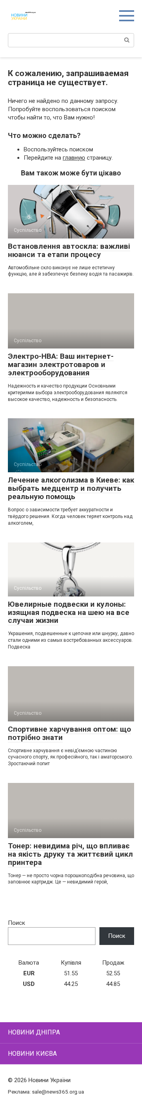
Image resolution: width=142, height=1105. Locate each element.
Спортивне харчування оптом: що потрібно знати (69, 733)
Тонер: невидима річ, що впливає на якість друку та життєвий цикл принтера (70, 854)
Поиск (16, 922)
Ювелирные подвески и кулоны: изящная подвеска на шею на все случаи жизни (68, 612)
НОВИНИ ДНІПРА (34, 1032)
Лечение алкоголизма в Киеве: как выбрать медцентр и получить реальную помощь (71, 488)
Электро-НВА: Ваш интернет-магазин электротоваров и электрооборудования (61, 364)
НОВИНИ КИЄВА (32, 1053)
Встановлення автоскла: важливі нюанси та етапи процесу (69, 250)
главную (74, 157)
